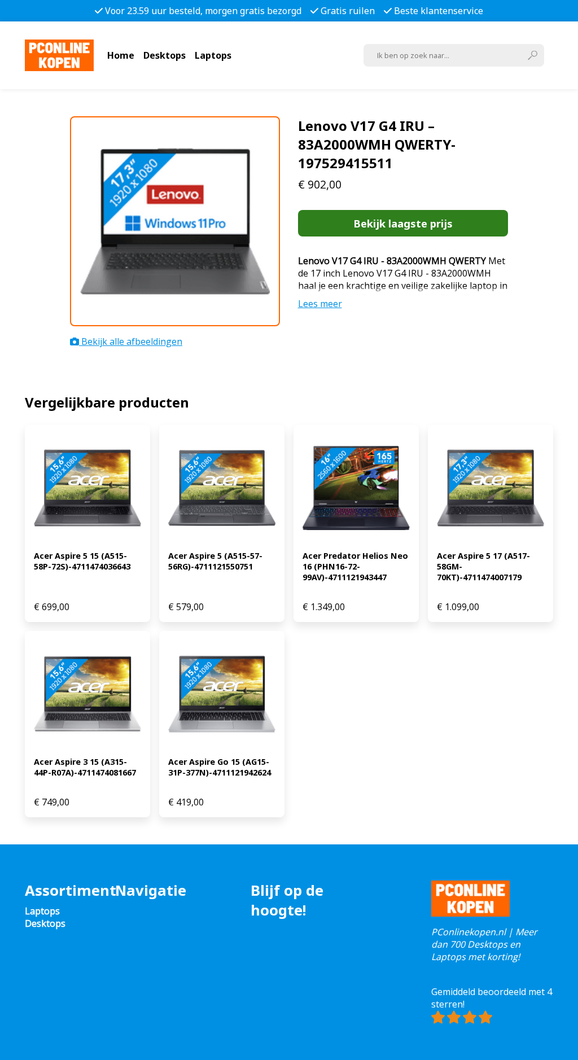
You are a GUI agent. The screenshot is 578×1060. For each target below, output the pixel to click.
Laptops (213, 55)
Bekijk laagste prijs (403, 223)
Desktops (164, 55)
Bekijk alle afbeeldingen (130, 341)
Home (120, 55)
